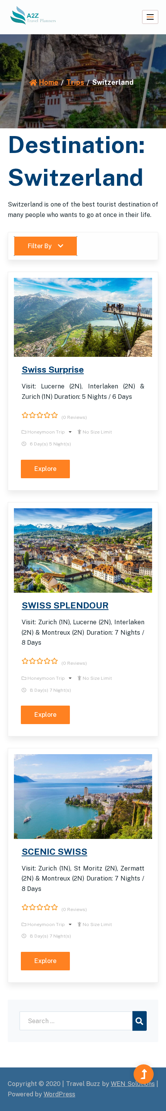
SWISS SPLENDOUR (65, 605)
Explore (45, 468)
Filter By (40, 246)
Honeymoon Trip (46, 432)
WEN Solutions (132, 1083)
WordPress (59, 1094)
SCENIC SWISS (54, 851)
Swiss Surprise (53, 369)
